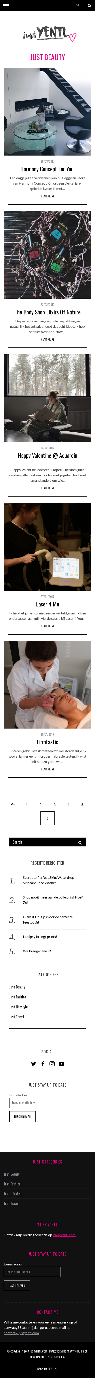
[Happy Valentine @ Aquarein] (47, 398)
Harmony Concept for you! (47, 168)
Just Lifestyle (18, 1007)
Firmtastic (47, 741)
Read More (47, 196)
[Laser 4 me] (47, 547)
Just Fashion (17, 997)
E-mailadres (18, 1095)
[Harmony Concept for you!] (47, 112)
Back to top (45, 1368)
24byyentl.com (64, 1235)
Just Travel (16, 1016)
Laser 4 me (47, 604)
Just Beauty (17, 987)
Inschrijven (22, 1116)
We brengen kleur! (37, 951)
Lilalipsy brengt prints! (40, 936)
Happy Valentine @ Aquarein (47, 455)
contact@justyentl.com (21, 1333)
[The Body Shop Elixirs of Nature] (47, 255)
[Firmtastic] (47, 685)
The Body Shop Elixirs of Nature (48, 312)
